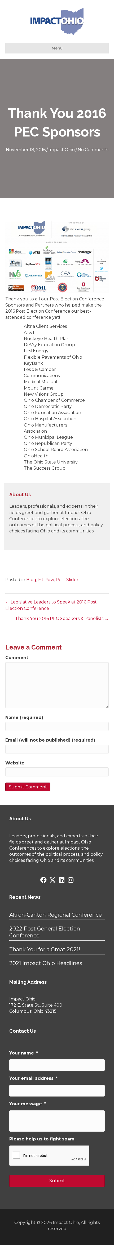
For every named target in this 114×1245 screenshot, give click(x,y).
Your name (23, 1053)
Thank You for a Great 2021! (44, 949)
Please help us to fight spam (41, 1138)
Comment (16, 657)
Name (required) (24, 717)
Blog (31, 579)
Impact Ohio (62, 149)
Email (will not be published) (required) (50, 740)
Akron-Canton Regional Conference (55, 915)
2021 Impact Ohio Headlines (45, 963)
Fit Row (46, 579)
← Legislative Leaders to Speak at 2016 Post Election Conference (51, 605)
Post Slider (67, 579)
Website (14, 763)
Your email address (33, 1078)
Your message (27, 1103)
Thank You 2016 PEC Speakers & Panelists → (62, 618)
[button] (43, 880)
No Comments (93, 149)
